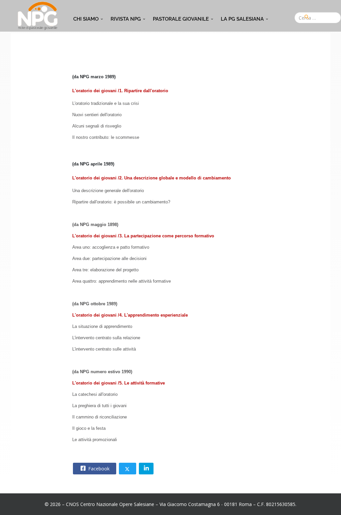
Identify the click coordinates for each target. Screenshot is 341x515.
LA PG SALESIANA (242, 19)
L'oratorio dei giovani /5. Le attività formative (118, 383)
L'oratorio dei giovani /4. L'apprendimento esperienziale (130, 315)
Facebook (98, 468)
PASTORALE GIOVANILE (181, 19)
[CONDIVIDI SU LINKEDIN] (146, 468)
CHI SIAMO (86, 19)
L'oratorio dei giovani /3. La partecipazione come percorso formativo (143, 235)
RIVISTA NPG (126, 19)
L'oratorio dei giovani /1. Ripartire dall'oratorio (120, 90)
